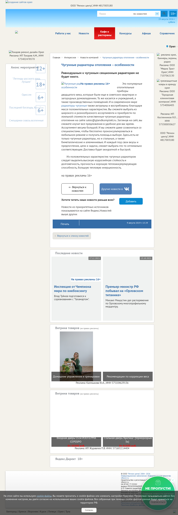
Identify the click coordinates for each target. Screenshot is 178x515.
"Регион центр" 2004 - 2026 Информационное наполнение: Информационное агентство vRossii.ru (146, 476)
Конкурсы (125, 33)
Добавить (131, 201)
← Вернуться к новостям (77, 188)
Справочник (167, 33)
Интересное (70, 57)
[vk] (127, 189)
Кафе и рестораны (104, 33)
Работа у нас (63, 33)
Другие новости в (112, 189)
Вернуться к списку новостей (73, 235)
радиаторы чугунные (74, 105)
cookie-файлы (44, 495)
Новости (84, 33)
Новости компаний (89, 57)
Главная (56, 57)
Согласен (89, 510)
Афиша (146, 33)
